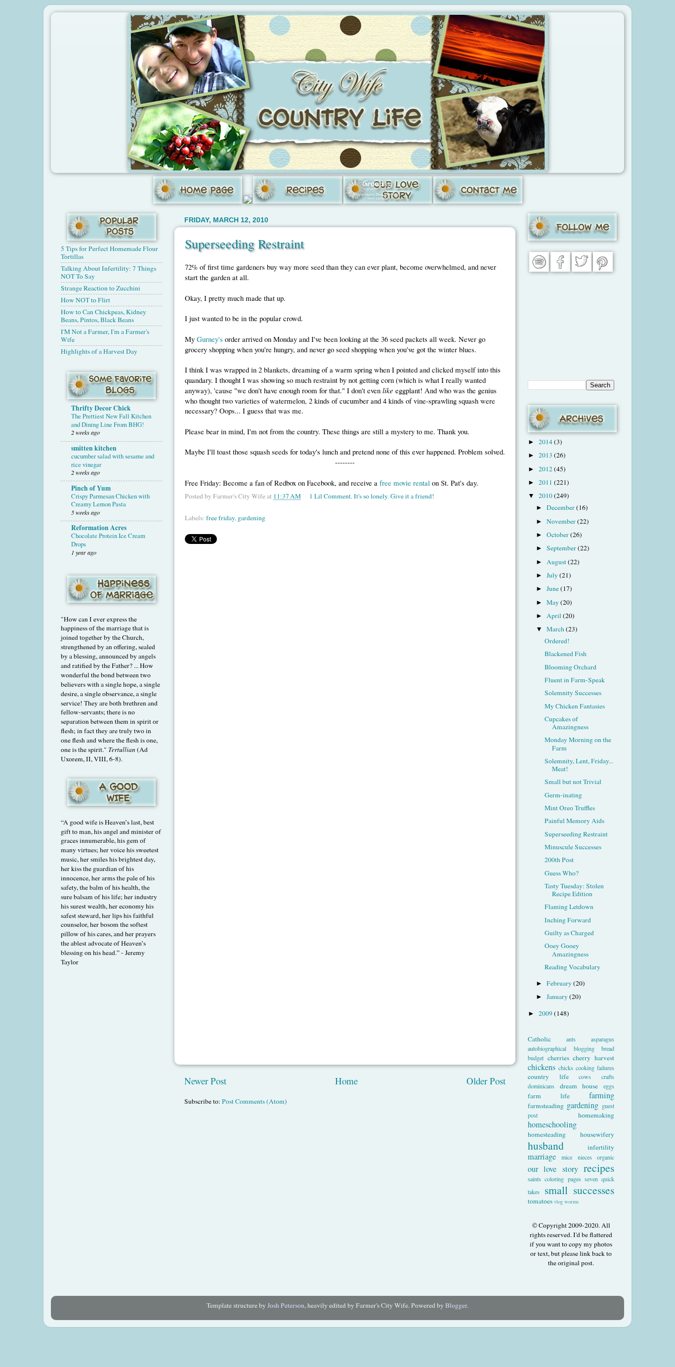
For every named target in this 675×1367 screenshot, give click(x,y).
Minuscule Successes (573, 846)
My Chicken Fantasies (575, 706)
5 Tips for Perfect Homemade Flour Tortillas (109, 252)
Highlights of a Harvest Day (99, 351)
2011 (546, 482)
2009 (546, 1013)
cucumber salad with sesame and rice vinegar (112, 460)
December (561, 507)
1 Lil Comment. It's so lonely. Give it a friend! (371, 496)
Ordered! (557, 640)
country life (548, 1076)
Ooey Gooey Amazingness (567, 949)
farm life (549, 1095)
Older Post (486, 1081)
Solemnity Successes (573, 692)
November (562, 521)
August (557, 561)
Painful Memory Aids (574, 820)
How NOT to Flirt (85, 299)
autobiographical (547, 1048)
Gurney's (210, 339)
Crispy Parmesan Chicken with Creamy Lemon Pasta (110, 500)
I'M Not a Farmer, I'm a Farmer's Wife (105, 335)
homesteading (547, 1134)
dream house (579, 1085)
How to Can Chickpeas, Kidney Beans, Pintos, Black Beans (103, 315)
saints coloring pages (554, 1179)
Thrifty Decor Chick (101, 408)
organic (605, 1157)
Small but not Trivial (573, 781)
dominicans (541, 1086)
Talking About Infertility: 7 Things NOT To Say (108, 272)
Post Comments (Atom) (254, 1101)
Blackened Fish (566, 653)
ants (571, 1039)
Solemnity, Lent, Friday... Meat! (579, 764)
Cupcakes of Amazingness (567, 722)
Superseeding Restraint (244, 243)
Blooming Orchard (570, 667)
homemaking (596, 1115)
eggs (608, 1086)
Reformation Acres (99, 528)
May (553, 602)
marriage (542, 1156)
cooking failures (595, 1068)
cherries (558, 1057)
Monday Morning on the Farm (578, 743)
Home (346, 1081)
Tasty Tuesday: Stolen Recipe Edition (574, 889)
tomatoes (540, 1201)
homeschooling (552, 1124)
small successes (580, 1190)
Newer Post (205, 1081)
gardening (251, 517)
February (560, 983)
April (555, 615)
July (553, 575)
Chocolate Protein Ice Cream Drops (108, 539)
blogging (584, 1048)
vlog (558, 1201)
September (562, 547)
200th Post (559, 859)
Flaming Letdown (569, 906)
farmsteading (546, 1105)
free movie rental (405, 483)
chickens (541, 1067)
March (556, 628)
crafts (607, 1076)
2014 (546, 441)
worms (571, 1201)
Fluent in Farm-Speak (575, 679)
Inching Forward (568, 919)
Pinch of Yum (91, 488)
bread (607, 1048)
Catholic (539, 1039)
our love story (553, 1168)
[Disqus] (345, 675)
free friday (220, 517)
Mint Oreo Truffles (570, 807)
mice (566, 1157)
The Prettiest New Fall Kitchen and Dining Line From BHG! (111, 420)
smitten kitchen (94, 448)
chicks (565, 1068)
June (553, 588)
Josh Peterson (285, 1305)
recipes (599, 1167)
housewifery (597, 1134)
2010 (546, 495)
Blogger (456, 1305)
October (558, 534)
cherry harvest (593, 1057)
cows (585, 1076)
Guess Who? (562, 873)
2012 (546, 468)
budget (536, 1058)
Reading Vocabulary (572, 966)
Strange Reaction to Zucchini (100, 288)
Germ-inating (563, 794)
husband (546, 1145)
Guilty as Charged (569, 932)
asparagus (602, 1039)
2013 (546, 455)
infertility (601, 1147)
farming (601, 1095)
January (558, 996)
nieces (585, 1157)
